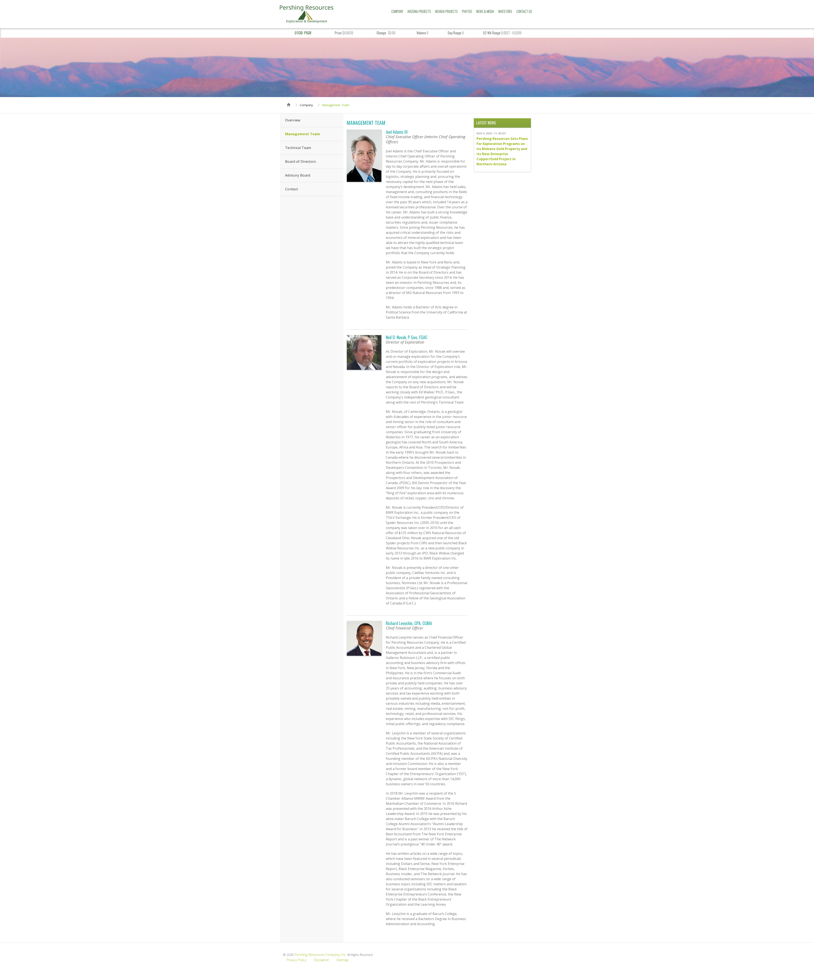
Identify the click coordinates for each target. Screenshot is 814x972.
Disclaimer (321, 960)
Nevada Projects (446, 11)
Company (397, 11)
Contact (291, 189)
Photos (467, 11)
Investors (505, 11)
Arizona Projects (419, 11)
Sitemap (342, 960)
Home (289, 100)
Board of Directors (300, 161)
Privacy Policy (296, 960)
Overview (292, 120)
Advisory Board (297, 175)
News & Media (485, 11)
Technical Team (298, 147)
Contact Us (524, 11)
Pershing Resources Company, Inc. (320, 954)
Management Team (335, 105)
